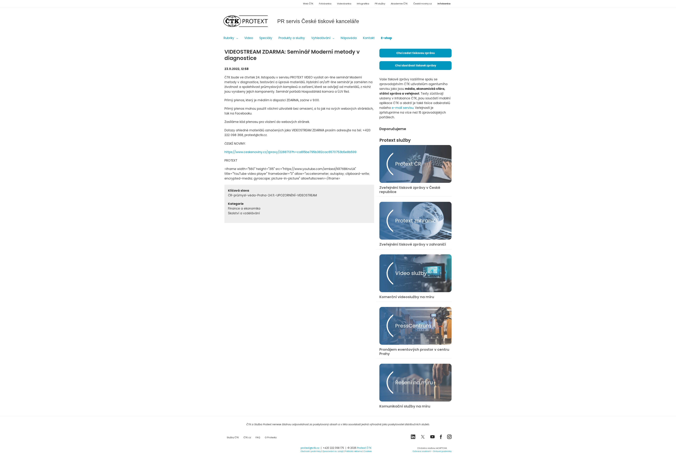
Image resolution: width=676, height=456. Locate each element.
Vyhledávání (320, 38)
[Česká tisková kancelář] (250, 21)
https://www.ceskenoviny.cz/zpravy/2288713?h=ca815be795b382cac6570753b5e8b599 (290, 152)
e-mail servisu (403, 108)
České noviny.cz (422, 3)
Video (248, 38)
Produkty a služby (291, 38)
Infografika (363, 3)
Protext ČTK (364, 448)
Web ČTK (308, 3)
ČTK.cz (247, 437)
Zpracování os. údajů (332, 451)
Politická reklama (353, 451)
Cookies (368, 451)
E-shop (386, 38)
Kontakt (369, 38)
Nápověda (349, 38)
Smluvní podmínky (442, 451)
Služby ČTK (233, 437)
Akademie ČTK (399, 3)
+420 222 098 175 (333, 448)
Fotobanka (325, 3)
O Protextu (271, 437)
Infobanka (443, 3)
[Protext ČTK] (242, 449)
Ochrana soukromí (421, 451)
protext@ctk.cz (310, 448)
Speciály (265, 38)
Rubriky (229, 38)
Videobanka (344, 3)
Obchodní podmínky (311, 451)
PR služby (380, 3)
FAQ (258, 437)
